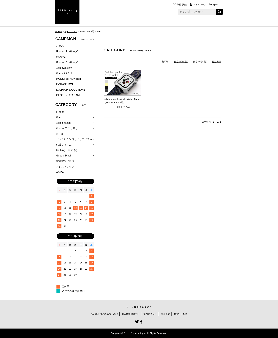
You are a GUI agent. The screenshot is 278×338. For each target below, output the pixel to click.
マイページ (199, 4)
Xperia (60, 172)
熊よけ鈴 (61, 57)
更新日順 (216, 61)
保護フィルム (64, 144)
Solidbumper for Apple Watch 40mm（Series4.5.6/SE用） (122, 101)
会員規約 (165, 314)
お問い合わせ (180, 314)
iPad (58, 117)
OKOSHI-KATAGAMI (68, 95)
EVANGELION (64, 84)
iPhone (60, 112)
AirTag (60, 133)
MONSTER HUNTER (68, 78)
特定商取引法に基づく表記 (104, 314)
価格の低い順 (181, 61)
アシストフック (65, 166)
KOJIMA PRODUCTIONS (70, 89)
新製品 (60, 46)
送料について (150, 314)
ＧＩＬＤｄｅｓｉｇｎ (67, 12)
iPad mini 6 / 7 (64, 73)
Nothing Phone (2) (66, 150)
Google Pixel (63, 155)
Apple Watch (71, 31)
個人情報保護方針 (131, 314)
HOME (58, 31)
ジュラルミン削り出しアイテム (74, 139)
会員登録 (181, 4)
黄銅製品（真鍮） (66, 161)
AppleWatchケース (67, 68)
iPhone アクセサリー (68, 128)
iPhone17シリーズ (67, 51)
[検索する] (219, 12)
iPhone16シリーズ (67, 62)
